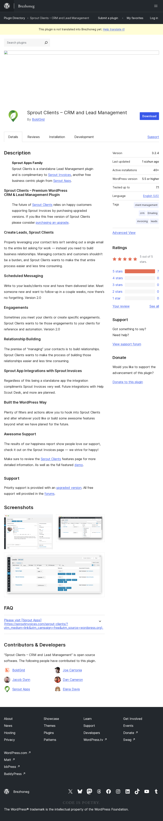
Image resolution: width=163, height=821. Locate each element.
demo (79, 465)
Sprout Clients (42, 205)
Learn (87, 719)
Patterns (50, 740)
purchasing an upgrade (52, 222)
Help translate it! (114, 29)
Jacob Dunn (21, 680)
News (8, 726)
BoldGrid (38, 119)
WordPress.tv (95, 740)
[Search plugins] (46, 43)
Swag (129, 740)
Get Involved (132, 719)
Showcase (51, 719)
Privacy (9, 740)
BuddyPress (15, 774)
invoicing (142, 221)
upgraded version (69, 488)
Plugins (49, 733)
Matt (9, 760)
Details (13, 137)
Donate (130, 733)
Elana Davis (71, 689)
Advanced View (124, 233)
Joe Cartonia (72, 670)
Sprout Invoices (59, 175)
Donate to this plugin (128, 382)
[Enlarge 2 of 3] (99, 520)
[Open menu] (156, 6)
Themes (49, 726)
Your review (121, 306)
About (8, 719)
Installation (57, 137)
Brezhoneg (21, 792)
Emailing (152, 213)
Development (84, 137)
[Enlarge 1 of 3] (47, 520)
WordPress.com (17, 753)
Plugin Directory (14, 18)
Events (128, 726)
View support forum (127, 344)
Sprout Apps (62, 181)
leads (154, 221)
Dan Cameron (73, 680)
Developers (91, 733)
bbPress (12, 767)
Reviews (33, 137)
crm (142, 213)
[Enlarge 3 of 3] (99, 558)
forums (49, 494)
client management (146, 204)
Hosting (9, 733)
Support (153, 137)
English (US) (151, 196)
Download (149, 116)
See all (154, 306)
